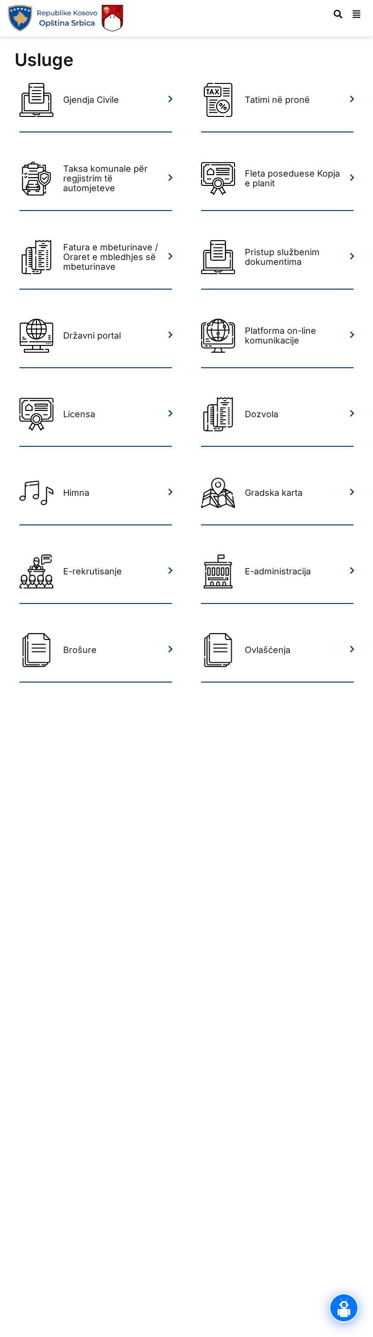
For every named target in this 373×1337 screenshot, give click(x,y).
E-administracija (278, 571)
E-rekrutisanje (92, 571)
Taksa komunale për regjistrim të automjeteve (105, 178)
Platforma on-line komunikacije (280, 335)
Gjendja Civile (91, 100)
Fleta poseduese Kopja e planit (292, 178)
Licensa (79, 414)
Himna (76, 493)
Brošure (80, 650)
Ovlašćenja (267, 650)
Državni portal (92, 335)
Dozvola (261, 414)
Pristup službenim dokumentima (282, 257)
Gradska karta (274, 493)
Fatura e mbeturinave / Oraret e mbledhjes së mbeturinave (110, 257)
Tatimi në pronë (277, 100)
